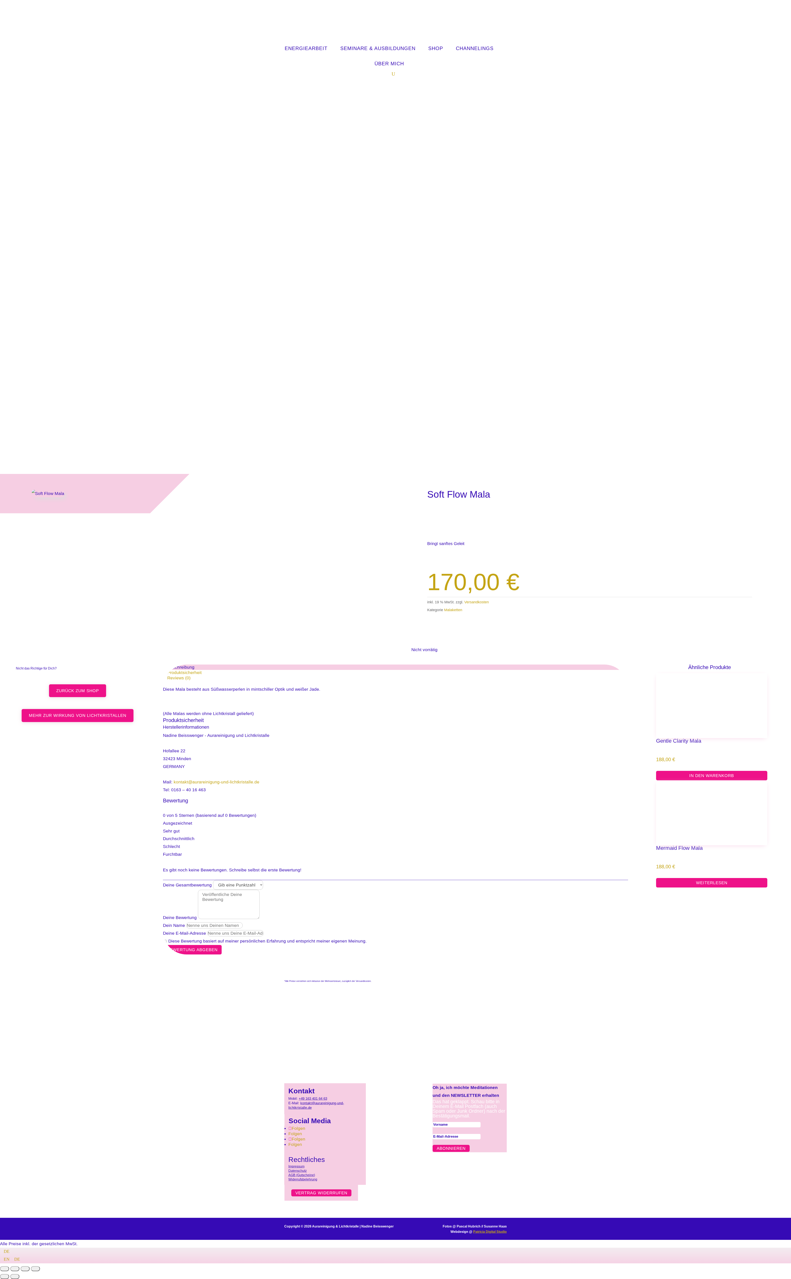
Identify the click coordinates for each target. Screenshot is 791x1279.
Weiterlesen (711, 882)
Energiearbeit (306, 48)
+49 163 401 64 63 (313, 1099)
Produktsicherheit (184, 672)
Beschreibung (180, 667)
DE (6, 1251)
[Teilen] (25, 1268)
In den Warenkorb (711, 775)
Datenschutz (297, 1170)
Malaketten (453, 610)
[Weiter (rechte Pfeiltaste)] (14, 1276)
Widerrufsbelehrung (302, 1179)
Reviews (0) (179, 677)
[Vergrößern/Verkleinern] (4, 1268)
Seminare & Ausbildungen (377, 48)
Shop (435, 48)
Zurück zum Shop (77, 690)
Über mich (389, 63)
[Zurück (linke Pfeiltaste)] (4, 1276)
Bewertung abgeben (192, 949)
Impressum (296, 1166)
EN (7, 1259)
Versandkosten (476, 602)
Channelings (475, 48)
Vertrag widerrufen (321, 1193)
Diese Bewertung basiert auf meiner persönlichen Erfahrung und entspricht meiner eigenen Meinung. (267, 941)
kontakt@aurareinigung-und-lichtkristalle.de (216, 782)
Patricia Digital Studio (490, 1231)
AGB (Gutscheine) (301, 1175)
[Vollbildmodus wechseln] (14, 1268)
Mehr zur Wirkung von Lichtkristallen (77, 715)
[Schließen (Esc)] (35, 1268)
